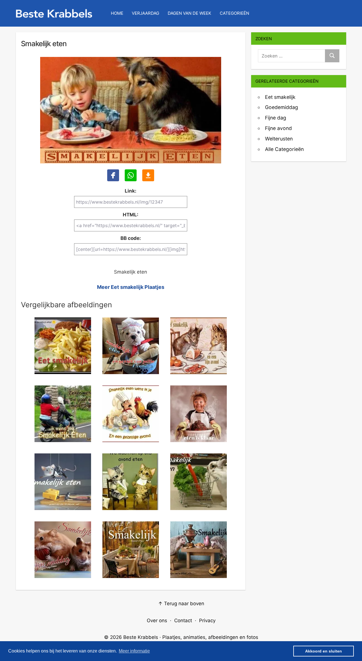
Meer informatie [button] (134, 651)
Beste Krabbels (140, 637)
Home (117, 13)
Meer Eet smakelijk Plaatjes (130, 287)
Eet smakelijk (280, 97)
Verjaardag (145, 13)
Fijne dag (275, 118)
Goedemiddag (281, 107)
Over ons (157, 620)
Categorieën (234, 13)
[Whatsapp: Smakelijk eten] (131, 175)
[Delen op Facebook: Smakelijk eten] (113, 175)
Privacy (207, 620)
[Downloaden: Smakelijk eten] (148, 175)
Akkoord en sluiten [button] (323, 651)
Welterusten (279, 139)
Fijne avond (278, 128)
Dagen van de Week (189, 13)
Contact (183, 620)
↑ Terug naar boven (181, 603)
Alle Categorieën (284, 149)
